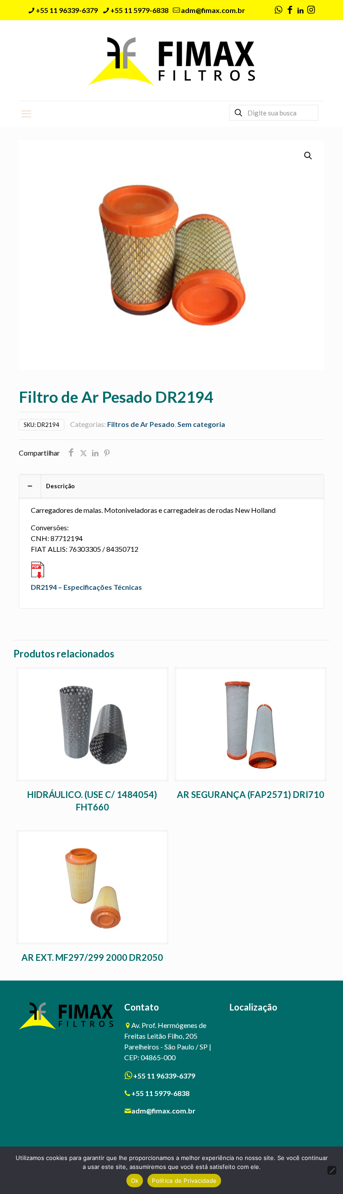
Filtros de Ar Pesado (141, 424)
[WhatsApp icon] (278, 10)
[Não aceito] (331, 1170)
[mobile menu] (26, 113)
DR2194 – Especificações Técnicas (86, 587)
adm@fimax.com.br (213, 10)
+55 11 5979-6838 (139, 10)
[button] (309, 156)
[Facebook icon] (289, 10)
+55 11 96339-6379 (67, 10)
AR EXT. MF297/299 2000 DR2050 (92, 957)
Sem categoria (201, 424)
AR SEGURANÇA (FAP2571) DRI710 (250, 794)
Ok (135, 1180)
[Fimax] (171, 60)
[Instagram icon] (310, 10)
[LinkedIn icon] (300, 10)
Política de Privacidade (184, 1180)
